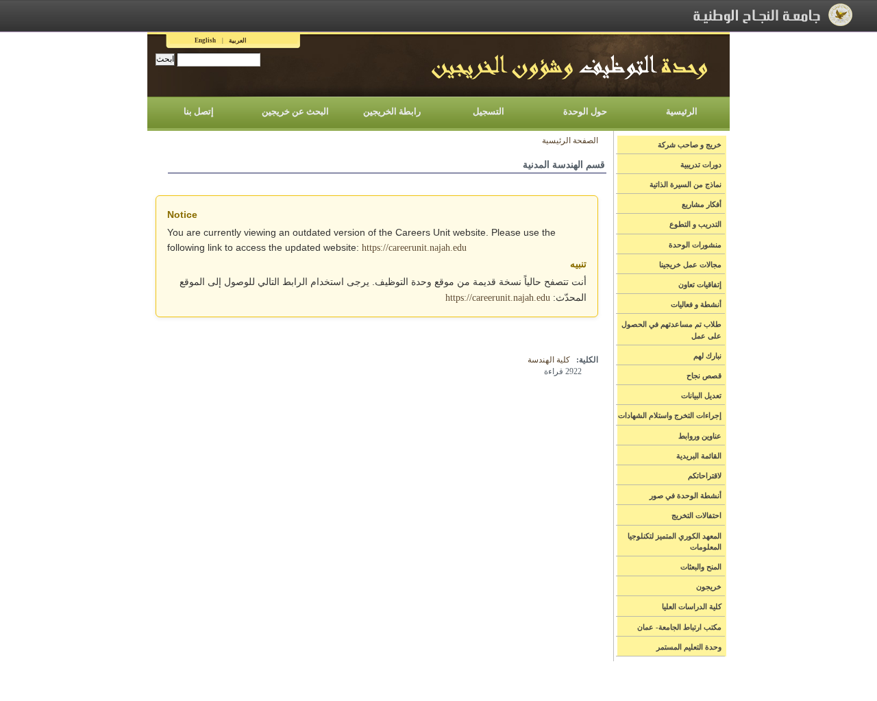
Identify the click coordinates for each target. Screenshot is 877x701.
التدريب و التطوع (695, 224)
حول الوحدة (585, 111)
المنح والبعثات (700, 567)
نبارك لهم (707, 356)
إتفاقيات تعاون (699, 284)
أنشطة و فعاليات (696, 304)
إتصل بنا (199, 111)
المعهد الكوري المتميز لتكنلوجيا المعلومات (674, 541)
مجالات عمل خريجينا (690, 264)
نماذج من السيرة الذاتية (685, 184)
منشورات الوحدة (695, 245)
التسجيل (488, 111)
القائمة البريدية (698, 456)
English (205, 40)
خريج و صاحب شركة (689, 144)
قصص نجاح (704, 375)
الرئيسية (681, 111)
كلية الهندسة (549, 360)
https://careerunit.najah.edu (414, 248)
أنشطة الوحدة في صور (685, 495)
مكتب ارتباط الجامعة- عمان (679, 627)
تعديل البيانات (701, 395)
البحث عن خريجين (295, 111)
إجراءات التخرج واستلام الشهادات (669, 415)
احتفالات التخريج (696, 515)
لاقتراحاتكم (704, 475)
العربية (238, 40)
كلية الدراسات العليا (691, 606)
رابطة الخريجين (392, 111)
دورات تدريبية (700, 164)
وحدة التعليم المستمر (688, 647)
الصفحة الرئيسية (570, 140)
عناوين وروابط (699, 436)
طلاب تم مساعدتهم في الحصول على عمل (671, 329)
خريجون (708, 586)
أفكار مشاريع (701, 204)
